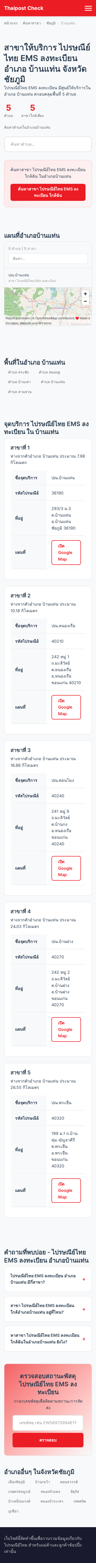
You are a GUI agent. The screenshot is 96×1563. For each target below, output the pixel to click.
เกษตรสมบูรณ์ (19, 1491)
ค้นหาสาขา (32, 23)
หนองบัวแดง (50, 1491)
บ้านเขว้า (42, 1482)
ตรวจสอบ (48, 1439)
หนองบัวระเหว (51, 1501)
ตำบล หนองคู (49, 372)
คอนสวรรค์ (69, 1482)
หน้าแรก (10, 23)
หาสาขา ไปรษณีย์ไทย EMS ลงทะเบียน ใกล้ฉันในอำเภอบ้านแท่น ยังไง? (44, 1338)
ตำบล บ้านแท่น (53, 382)
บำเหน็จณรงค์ (19, 1501)
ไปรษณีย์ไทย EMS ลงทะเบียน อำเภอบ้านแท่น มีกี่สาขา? (43, 1279)
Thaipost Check (24, 8)
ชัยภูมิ (51, 23)
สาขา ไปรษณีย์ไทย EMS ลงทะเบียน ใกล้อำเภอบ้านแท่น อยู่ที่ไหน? (42, 1309)
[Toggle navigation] (88, 8)
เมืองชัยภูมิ (16, 1482)
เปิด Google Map (65, 552)
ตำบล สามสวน (20, 391)
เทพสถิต (79, 1501)
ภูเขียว (13, 1511)
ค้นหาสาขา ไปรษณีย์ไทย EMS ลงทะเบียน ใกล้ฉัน (48, 192)
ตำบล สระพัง (18, 372)
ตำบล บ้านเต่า (19, 382)
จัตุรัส (74, 1491)
